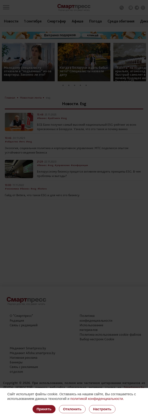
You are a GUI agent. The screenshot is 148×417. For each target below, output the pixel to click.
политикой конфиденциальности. (97, 399)
